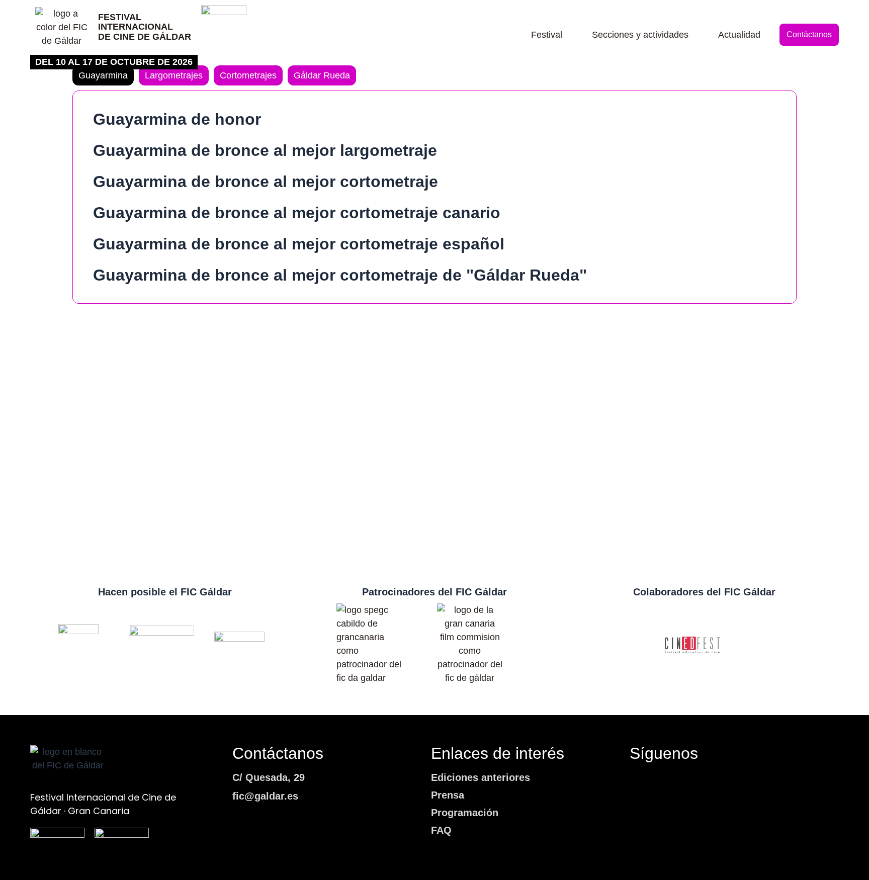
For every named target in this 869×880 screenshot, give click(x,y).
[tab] (103, 75)
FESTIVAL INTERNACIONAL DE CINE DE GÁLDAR (144, 27)
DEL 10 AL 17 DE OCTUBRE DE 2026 (114, 62)
